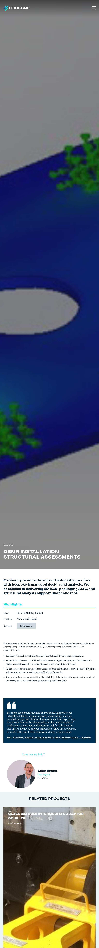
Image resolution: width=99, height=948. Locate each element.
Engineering (26, 625)
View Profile (43, 777)
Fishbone (16, 8)
